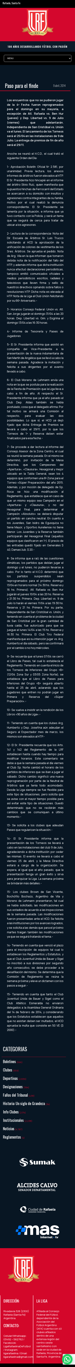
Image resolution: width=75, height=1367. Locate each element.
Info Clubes (11, 1111)
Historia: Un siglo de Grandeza (24, 1103)
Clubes (7, 1070)
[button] (67, 1359)
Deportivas (10, 1078)
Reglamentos (12, 1137)
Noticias (8, 1128)
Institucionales (13, 1120)
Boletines (9, 1061)
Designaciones (13, 1086)
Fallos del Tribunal (15, 1095)
